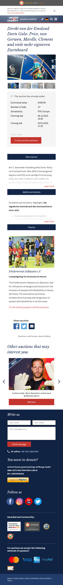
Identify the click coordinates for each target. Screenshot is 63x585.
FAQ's (28, 578)
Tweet (24, 326)
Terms (9, 580)
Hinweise (41, 3)
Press (17, 578)
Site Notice (35, 578)
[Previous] (3, 381)
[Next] (59, 381)
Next (52, 67)
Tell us (32, 326)
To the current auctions (26, 140)
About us (10, 578)
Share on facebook (16, 326)
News (22, 578)
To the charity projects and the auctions (29, 307)
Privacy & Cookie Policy (15, 13)
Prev (10, 67)
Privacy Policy (46, 578)
